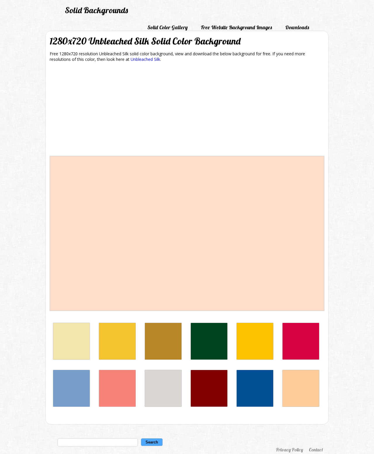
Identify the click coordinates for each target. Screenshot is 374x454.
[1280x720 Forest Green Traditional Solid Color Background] (209, 358)
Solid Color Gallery (167, 27)
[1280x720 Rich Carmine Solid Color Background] (300, 358)
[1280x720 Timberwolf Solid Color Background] (163, 405)
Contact (316, 450)
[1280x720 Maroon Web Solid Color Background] (209, 405)
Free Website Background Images (236, 27)
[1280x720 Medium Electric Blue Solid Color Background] (254, 405)
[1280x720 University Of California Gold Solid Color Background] (163, 358)
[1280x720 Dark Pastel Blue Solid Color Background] (71, 405)
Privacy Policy (289, 450)
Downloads (297, 27)
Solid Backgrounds (96, 10)
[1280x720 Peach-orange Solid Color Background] (300, 405)
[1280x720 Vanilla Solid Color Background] (71, 358)
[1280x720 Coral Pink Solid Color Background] (117, 405)
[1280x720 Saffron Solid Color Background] (117, 358)
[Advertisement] (187, 110)
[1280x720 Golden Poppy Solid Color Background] (254, 358)
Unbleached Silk (145, 59)
